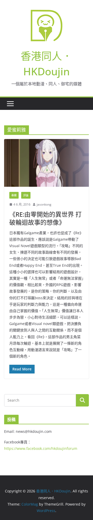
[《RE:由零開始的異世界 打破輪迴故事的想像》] (46, 163)
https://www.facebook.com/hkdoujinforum (40, 448)
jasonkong (44, 204)
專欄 (14, 195)
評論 (25, 195)
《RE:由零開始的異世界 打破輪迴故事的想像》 (45, 218)
